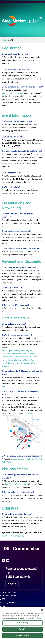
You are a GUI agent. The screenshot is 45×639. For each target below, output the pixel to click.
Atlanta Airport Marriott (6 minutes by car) (17, 351)
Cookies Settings (22, 623)
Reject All (22, 629)
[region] (22, 623)
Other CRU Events (9, 592)
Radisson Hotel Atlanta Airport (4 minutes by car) (20, 357)
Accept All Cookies (22, 635)
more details (28, 413)
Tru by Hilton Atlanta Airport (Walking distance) (19, 360)
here (3, 387)
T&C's (4, 599)
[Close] (42, 610)
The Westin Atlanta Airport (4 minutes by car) (18, 354)
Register (12, 584)
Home (5, 40)
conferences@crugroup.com (12, 93)
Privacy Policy (8, 603)
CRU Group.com (9, 596)
